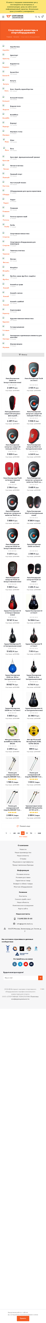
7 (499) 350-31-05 (24, 919)
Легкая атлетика (16, 166)
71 (27, 833)
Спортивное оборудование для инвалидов (23, 243)
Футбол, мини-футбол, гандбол (23, 276)
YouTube (26, 964)
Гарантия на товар (23, 881)
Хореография (15, 310)
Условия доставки (23, 877)
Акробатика (15, 47)
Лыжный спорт (16, 174)
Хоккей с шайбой (17, 302)
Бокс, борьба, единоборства (21, 89)
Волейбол (14, 115)
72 (31, 833)
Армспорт (14, 55)
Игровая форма (16, 344)
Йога (12, 149)
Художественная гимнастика (21, 319)
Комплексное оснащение (23, 905)
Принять (23, 1318)
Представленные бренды (23, 865)
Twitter (31, 964)
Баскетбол (14, 72)
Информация (23, 870)
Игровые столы (16, 132)
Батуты (13, 81)
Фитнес (13, 259)
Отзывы (23, 859)
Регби (12, 225)
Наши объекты (23, 902)
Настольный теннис (18, 183)
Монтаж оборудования (23, 887)
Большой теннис (16, 98)
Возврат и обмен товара (23, 884)
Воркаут (13, 123)
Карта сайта (23, 909)
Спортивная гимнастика (19, 234)
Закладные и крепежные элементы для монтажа (26, 336)
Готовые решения (17, 327)
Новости (23, 849)
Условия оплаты (23, 874)
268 (39, 833)
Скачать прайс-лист (23, 899)
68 (14, 833)
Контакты (23, 896)
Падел (12, 200)
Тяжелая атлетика (17, 251)
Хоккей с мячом (16, 293)
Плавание (14, 208)
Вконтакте (14, 964)
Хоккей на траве (16, 285)
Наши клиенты (23, 856)
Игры (12, 140)
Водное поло (15, 106)
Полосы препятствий (18, 217)
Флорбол (14, 268)
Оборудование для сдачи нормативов (25, 191)
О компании (23, 845)
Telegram (20, 964)
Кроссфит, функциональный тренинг (25, 157)
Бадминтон (14, 64)
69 (19, 833)
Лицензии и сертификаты (23, 862)
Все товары (23, 836)
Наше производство (23, 852)
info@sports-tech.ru (25, 924)
